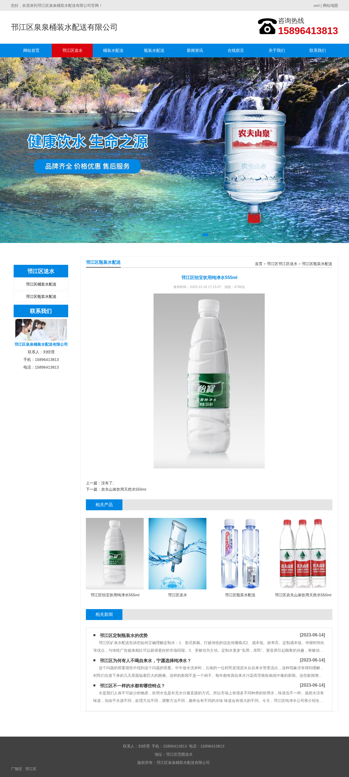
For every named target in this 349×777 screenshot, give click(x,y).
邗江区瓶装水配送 (41, 296)
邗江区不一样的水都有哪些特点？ (132, 685)
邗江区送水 (72, 50)
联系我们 (317, 50)
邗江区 (31, 769)
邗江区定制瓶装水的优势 (124, 635)
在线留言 (236, 50)
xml (317, 5)
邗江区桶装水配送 (41, 284)
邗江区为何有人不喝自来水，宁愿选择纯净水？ (145, 660)
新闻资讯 (195, 50)
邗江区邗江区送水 (282, 264)
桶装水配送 (113, 50)
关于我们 (277, 50)
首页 (259, 264)
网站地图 (330, 5)
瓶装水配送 (154, 50)
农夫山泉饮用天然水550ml (123, 489)
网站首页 (31, 50)
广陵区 (16, 769)
